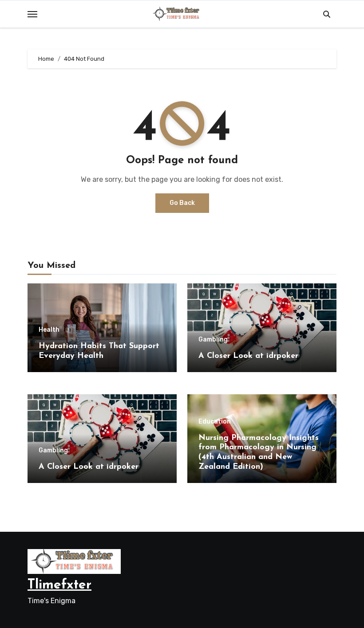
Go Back (182, 203)
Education (214, 422)
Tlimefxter (59, 585)
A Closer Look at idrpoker (248, 356)
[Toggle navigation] (32, 14)
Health (49, 330)
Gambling (213, 340)
